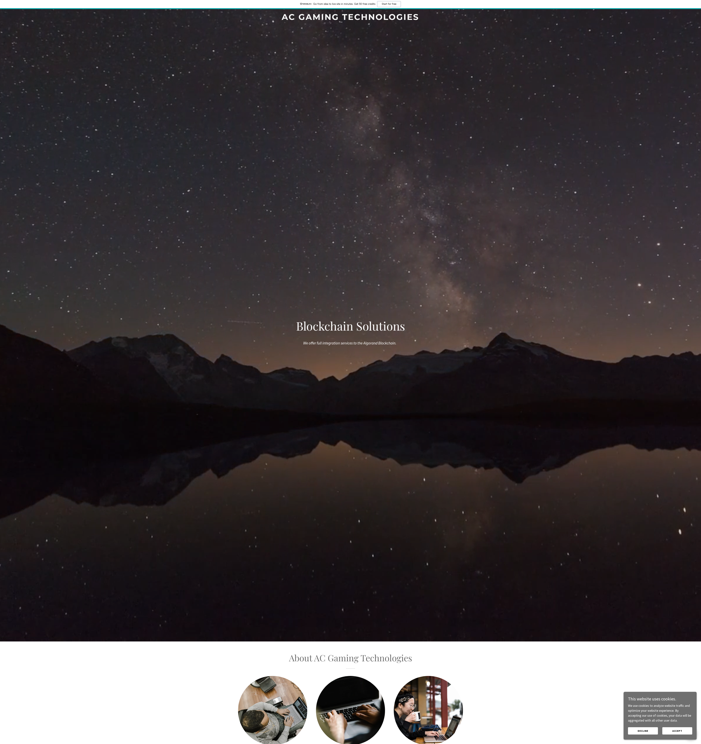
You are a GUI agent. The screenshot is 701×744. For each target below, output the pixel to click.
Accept (677, 731)
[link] (350, 19)
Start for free (389, 4)
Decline (643, 731)
